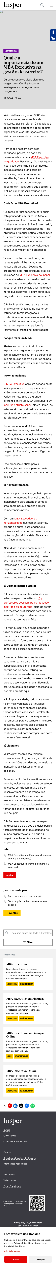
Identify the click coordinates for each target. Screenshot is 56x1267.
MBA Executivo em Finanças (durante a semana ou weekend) (29, 857)
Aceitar (16, 1259)
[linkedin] (15, 1105)
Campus (7, 1152)
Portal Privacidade (12, 1186)
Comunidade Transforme (15, 1141)
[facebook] (27, 1105)
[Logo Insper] (12, 1123)
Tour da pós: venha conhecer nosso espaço (27, 903)
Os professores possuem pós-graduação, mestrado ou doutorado (26, 602)
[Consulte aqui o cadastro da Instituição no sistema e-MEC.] (41, 1203)
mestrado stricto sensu (17, 404)
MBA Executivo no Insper (35, 274)
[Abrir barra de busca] (42, 5)
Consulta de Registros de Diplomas (19, 1158)
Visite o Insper (10, 1180)
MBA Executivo (15, 383)
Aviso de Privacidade (12, 1251)
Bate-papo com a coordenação (25, 896)
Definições (40, 1259)
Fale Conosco (9, 1174)
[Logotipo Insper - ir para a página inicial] (13, 5)
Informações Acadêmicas (15, 1163)
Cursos (6, 1130)
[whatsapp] (32, 1105)
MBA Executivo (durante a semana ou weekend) (28, 865)
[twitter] (21, 1105)
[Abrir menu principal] (51, 5)
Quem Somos (9, 1135)
